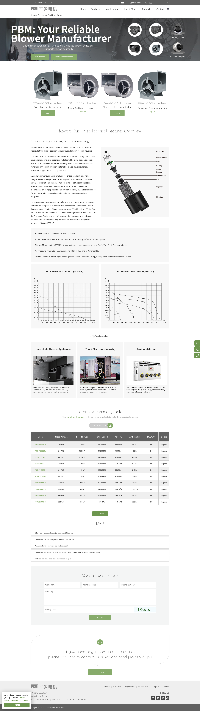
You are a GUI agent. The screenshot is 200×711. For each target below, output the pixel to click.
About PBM (143, 686)
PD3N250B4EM (40, 502)
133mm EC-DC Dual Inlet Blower (117, 103)
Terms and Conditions (18, 700)
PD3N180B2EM (40, 483)
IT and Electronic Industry (100, 349)
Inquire (48, 113)
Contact (166, 686)
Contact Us (100, 672)
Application (129, 686)
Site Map (60, 707)
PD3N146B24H (40, 470)
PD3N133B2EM (40, 444)
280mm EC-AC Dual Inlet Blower (47, 103)
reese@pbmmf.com (133, 2)
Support (155, 686)
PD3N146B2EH (40, 464)
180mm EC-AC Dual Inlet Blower (83, 103)
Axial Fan (148, 3)
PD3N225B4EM (40, 495)
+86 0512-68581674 (39, 693)
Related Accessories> (64, 56)
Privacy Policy (52, 707)
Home (107, 686)
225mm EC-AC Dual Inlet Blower (152, 103)
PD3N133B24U (40, 451)
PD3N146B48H (40, 476)
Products (117, 686)
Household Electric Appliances (54, 349)
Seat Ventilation (146, 349)
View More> (40, 56)
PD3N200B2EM (40, 489)
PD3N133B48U (40, 457)
